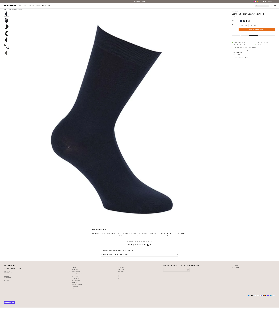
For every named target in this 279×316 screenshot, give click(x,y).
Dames (25, 5)
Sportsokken (120, 275)
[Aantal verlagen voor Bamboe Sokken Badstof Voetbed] (233, 29)
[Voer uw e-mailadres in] (188, 270)
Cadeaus (38, 5)
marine (241, 21)
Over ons (74, 267)
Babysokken (120, 273)
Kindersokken (121, 271)
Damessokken (121, 267)
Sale (49, 5)
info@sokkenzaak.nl (8, 277)
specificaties (240, 47)
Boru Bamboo (235, 11)
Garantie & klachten (76, 276)
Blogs (73, 288)
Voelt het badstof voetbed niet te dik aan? (115, 254)
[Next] (223, 119)
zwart (246, 21)
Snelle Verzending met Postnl (139, 1)
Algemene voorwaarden (77, 284)
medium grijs (249, 21)
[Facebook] (263, 1)
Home (5, 9)
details (234, 47)
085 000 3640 (6, 276)
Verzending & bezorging (77, 273)
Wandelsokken (121, 276)
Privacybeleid (75, 286)
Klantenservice (75, 269)
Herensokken (121, 269)
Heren (20, 5)
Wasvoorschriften (250, 47)
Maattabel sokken (76, 278)
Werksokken (120, 278)
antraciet (244, 21)
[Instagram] (265, 1)
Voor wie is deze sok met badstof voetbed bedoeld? (118, 250)
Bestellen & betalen (76, 271)
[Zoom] (224, 13)
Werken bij (74, 282)
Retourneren (75, 275)
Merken (44, 5)
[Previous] (13, 119)
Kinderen (31, 5)
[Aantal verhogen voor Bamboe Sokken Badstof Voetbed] (237, 29)
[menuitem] (21, 5)
